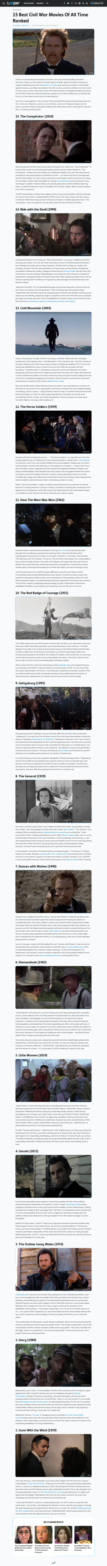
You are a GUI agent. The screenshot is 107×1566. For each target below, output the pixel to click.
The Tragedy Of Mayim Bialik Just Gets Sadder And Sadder (24, 1548)
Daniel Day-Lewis (73, 1204)
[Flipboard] (79, 3)
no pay (36, 1415)
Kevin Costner (54, 931)
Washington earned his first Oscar (33, 1402)
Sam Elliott (63, 750)
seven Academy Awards (50, 955)
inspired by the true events (54, 832)
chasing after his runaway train (53, 854)
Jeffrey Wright (69, 271)
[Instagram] (76, 3)
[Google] (83, 3)
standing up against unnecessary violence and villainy (52, 301)
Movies (40, 3)
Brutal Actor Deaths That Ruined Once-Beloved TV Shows (62, 1548)
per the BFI (68, 829)
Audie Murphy (64, 665)
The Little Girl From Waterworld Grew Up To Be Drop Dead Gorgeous (43, 1549)
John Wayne (84, 460)
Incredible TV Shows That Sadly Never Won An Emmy (82, 1548)
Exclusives (29, 3)
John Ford (62, 550)
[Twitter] (72, 3)
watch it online (72, 859)
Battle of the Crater (56, 381)
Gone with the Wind (36, 1483)
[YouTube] (68, 3)
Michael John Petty (22, 25)
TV (47, 3)
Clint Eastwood (21, 1294)
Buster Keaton (68, 835)
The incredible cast (75, 947)
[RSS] (87, 3)
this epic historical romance (52, 1492)
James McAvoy (63, 181)
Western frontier (50, 85)
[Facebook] (64, 3)
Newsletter (98, 3)
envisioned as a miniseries (42, 739)
